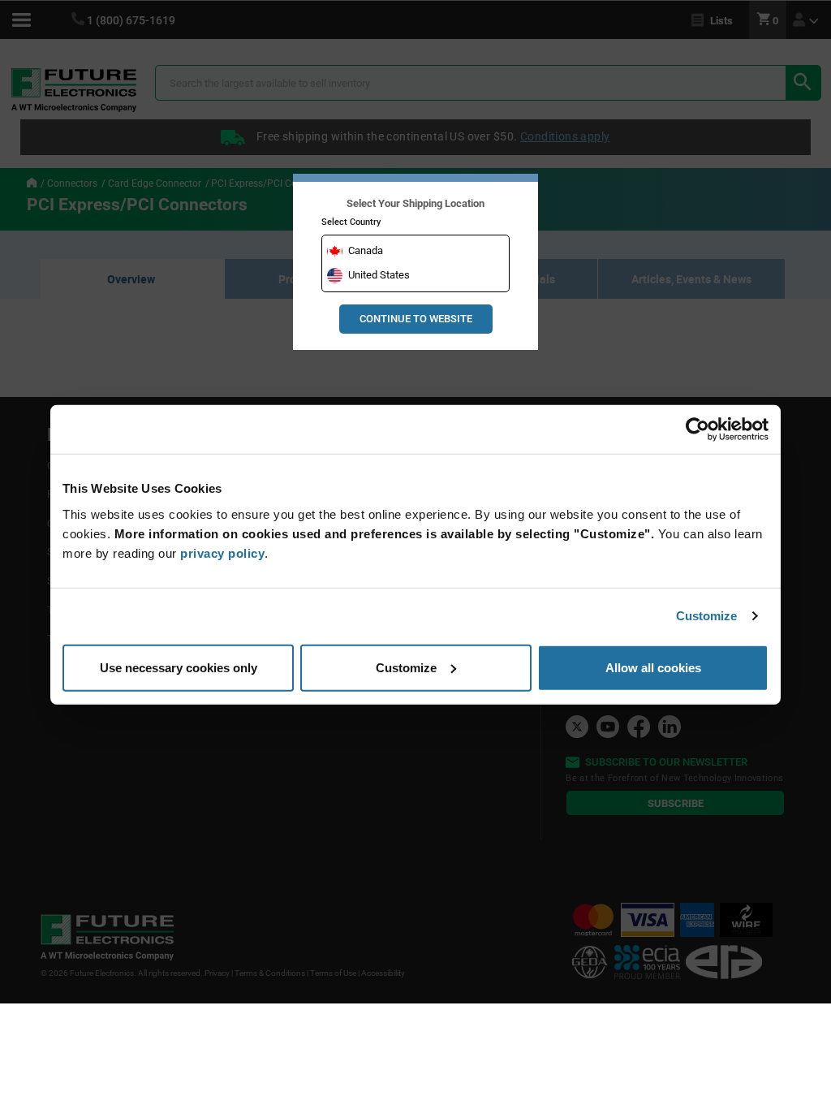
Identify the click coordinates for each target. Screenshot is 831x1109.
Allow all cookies (653, 667)
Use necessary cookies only (178, 667)
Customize (707, 616)
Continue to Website (416, 319)
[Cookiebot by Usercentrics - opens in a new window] (697, 429)
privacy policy (222, 552)
